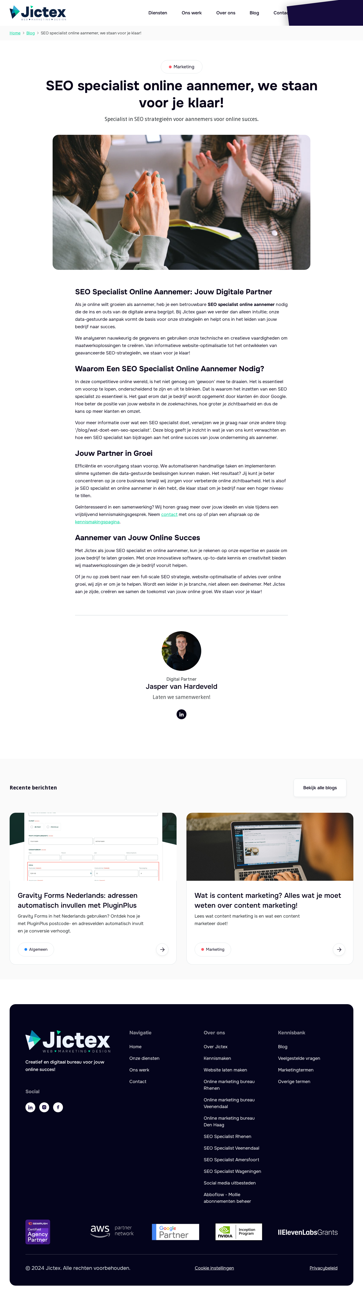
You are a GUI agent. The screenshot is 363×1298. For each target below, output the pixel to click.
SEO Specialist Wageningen (232, 1171)
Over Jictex (215, 1046)
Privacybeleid (324, 1268)
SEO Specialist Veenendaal (231, 1148)
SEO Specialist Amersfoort (231, 1159)
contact (169, 514)
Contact (282, 13)
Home (135, 1046)
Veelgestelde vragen (299, 1058)
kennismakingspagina (97, 522)
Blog (254, 13)
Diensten (157, 13)
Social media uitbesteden (230, 1183)
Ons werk (192, 13)
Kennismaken (217, 1058)
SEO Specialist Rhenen (227, 1136)
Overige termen (294, 1081)
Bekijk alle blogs (320, 787)
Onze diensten (144, 1058)
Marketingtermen (296, 1070)
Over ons (225, 13)
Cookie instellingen (214, 1268)
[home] (38, 12)
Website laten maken (225, 1070)
